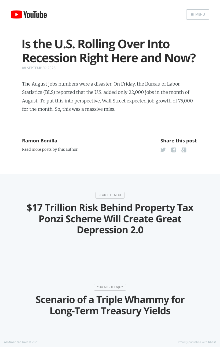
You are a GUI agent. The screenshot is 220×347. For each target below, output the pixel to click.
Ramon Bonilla (39, 141)
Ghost (212, 342)
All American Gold (16, 342)
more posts (42, 149)
